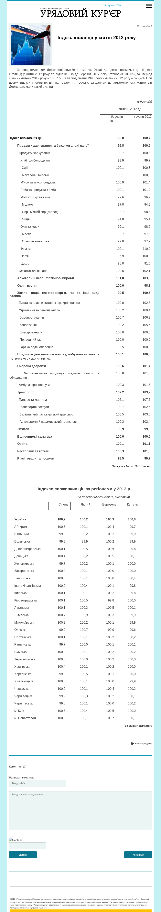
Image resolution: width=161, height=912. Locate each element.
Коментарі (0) (18, 766)
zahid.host (43, 908)
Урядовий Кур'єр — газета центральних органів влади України (80, 9)
